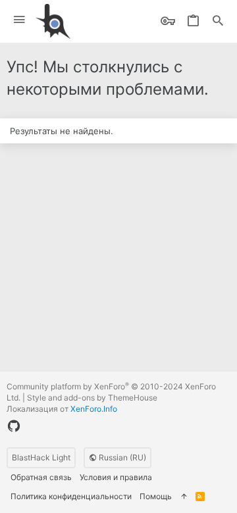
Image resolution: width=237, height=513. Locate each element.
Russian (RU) (121, 457)
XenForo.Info (93, 409)
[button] (19, 20)
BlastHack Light (41, 457)
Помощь (156, 496)
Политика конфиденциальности (71, 496)
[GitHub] (14, 426)
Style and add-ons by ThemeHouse (92, 398)
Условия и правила (116, 477)
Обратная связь (41, 477)
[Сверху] (184, 496)
